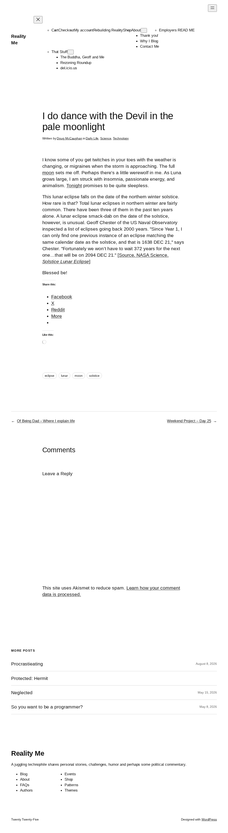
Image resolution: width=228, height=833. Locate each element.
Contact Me (149, 46)
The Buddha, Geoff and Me (82, 57)
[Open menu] (212, 8)
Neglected (22, 692)
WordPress (209, 819)
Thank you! (149, 35)
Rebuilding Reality (108, 30)
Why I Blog (149, 41)
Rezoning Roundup (75, 62)
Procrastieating (27, 663)
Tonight (74, 185)
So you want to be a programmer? (47, 706)
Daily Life (92, 138)
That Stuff (59, 51)
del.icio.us (68, 68)
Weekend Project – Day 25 (189, 421)
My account (83, 30)
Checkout (66, 30)
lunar (64, 375)
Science (105, 138)
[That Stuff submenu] (70, 52)
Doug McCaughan (69, 138)
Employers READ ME (176, 30)
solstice (94, 375)
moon (48, 172)
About (136, 30)
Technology (121, 138)
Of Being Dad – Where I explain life (46, 421)
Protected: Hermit (29, 678)
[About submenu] (144, 30)
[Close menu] (38, 19)
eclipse (49, 375)
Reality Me (27, 753)
